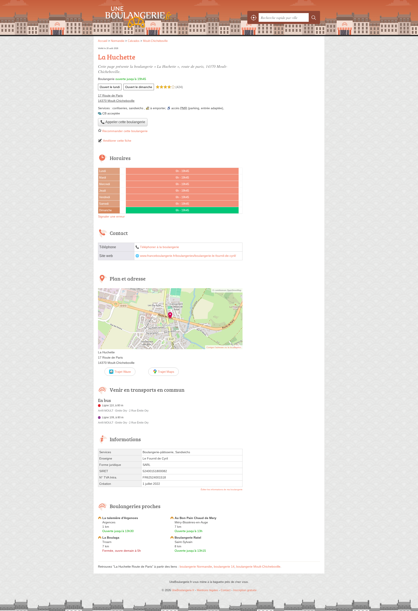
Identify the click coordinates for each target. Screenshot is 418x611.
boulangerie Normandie (196, 566)
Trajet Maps (166, 371)
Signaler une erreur (111, 216)
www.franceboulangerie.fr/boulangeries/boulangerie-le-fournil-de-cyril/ (188, 255)
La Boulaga (110, 537)
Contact (226, 590)
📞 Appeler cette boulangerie (122, 122)
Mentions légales (207, 590)
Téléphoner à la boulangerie (159, 247)
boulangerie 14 (224, 566)
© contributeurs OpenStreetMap (226, 290)
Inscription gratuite (244, 590)
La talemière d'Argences (120, 518)
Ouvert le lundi (110, 87)
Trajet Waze (123, 371)
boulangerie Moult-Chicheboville (258, 566)
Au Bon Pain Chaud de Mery (195, 518)
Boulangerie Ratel (188, 537)
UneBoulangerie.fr (146, 17)
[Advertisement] (283, 76)
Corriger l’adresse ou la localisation (223, 347)
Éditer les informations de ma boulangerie (222, 489)
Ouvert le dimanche (138, 87)
